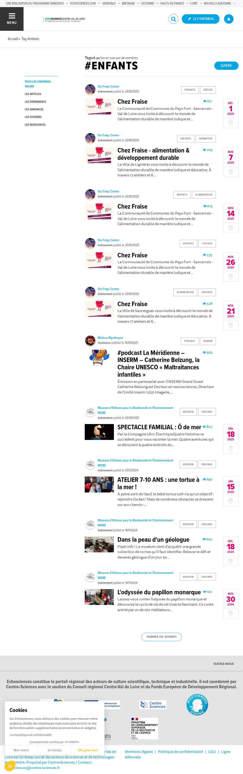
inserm (207, 341)
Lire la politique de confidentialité (30, 735)
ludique (207, 243)
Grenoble (109, 3)
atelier (207, 90)
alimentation (203, 195)
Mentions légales (139, 751)
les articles (33, 94)
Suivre (226, 65)
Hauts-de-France (172, 3)
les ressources (35, 125)
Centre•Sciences (61, 762)
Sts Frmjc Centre (108, 87)
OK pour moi (88, 750)
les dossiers (33, 117)
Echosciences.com (83, 3)
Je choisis (54, 750)
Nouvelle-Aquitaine (217, 3)
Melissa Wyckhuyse (110, 338)
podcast (189, 341)
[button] (10, 766)
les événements (35, 102)
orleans (206, 412)
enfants (190, 90)
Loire (193, 3)
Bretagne (128, 3)
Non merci (21, 750)
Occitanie (147, 3)
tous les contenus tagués (38, 84)
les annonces (34, 109)
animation (205, 138)
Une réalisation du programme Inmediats (35, 3)
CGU (212, 751)
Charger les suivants (162, 637)
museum (188, 412)
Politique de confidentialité (180, 751)
